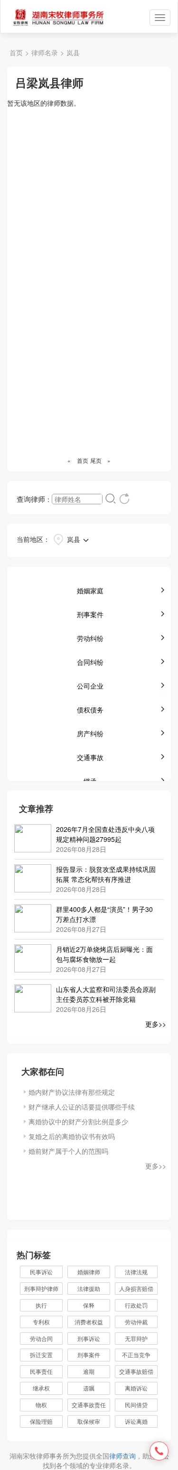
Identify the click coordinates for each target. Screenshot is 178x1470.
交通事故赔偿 (136, 1371)
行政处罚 (141, 1305)
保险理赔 (41, 1421)
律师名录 (44, 52)
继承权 (41, 1388)
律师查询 (122, 1455)
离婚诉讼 (136, 1388)
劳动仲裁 (136, 1322)
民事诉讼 (41, 1272)
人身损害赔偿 (136, 1288)
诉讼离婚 (136, 1421)
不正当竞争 (136, 1354)
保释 (88, 1305)
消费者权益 (89, 1322)
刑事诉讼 (88, 1338)
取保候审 (88, 1421)
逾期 (88, 1371)
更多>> (155, 1024)
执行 (41, 1305)
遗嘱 (88, 1388)
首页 (16, 52)
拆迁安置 (41, 1354)
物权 (41, 1404)
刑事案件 (88, 1354)
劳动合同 (41, 1338)
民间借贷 (136, 1404)
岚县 (73, 52)
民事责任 (41, 1371)
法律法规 (136, 1272)
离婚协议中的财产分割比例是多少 (78, 1121)
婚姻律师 (88, 1272)
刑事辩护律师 (41, 1288)
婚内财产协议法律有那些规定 (71, 1092)
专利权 (41, 1322)
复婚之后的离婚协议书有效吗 (71, 1136)
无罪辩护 (136, 1338)
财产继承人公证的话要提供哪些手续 (81, 1106)
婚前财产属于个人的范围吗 (68, 1151)
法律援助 (88, 1288)
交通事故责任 (89, 1404)
